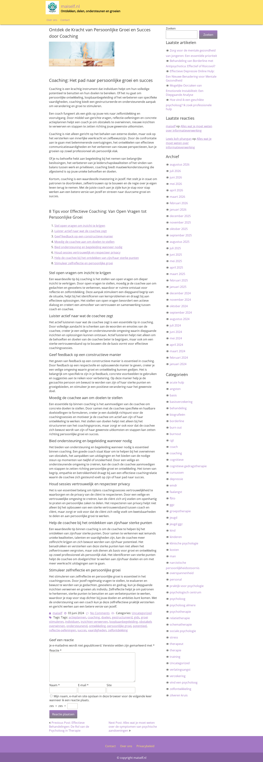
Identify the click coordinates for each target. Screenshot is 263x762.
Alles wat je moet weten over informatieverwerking (189, 128)
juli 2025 (175, 248)
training (175, 657)
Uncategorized (142, 613)
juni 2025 (176, 255)
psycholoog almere (183, 605)
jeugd (173, 518)
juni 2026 (176, 177)
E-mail (83, 685)
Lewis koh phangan (179, 139)
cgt (172, 440)
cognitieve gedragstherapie (188, 466)
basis (173, 395)
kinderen (176, 537)
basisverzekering (181, 402)
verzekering (178, 676)
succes (82, 630)
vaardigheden (97, 630)
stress (174, 637)
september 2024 (181, 312)
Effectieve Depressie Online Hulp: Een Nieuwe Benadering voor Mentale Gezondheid (191, 75)
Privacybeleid (145, 746)
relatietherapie (180, 618)
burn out (176, 427)
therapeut (176, 644)
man (173, 556)
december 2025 (180, 216)
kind (173, 530)
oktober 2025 (179, 229)
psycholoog (177, 599)
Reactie (55, 650)
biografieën (177, 415)
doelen (106, 617)
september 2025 (181, 235)
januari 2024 (178, 364)
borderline (177, 421)
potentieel (140, 626)
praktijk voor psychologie (187, 586)
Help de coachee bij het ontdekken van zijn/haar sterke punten (96, 258)
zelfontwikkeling (180, 689)
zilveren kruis (179, 695)
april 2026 (176, 190)
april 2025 (176, 267)
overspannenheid (182, 573)
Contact (65, 20)
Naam (54, 685)
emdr (173, 485)
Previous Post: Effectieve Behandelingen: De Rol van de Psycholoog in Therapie (69, 726)
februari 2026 (179, 203)
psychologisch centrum (185, 592)
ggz (172, 505)
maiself (57, 613)
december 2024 (180, 293)
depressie (176, 479)
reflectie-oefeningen (62, 630)
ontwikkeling (97, 626)
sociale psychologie (183, 631)
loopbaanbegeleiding (123, 622)
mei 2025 (176, 261)
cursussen (177, 473)
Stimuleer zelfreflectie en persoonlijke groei (83, 263)
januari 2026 (178, 210)
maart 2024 (177, 351)
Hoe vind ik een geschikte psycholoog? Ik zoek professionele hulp (189, 104)
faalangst (176, 492)
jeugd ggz (176, 524)
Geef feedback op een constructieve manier (83, 236)
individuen (72, 622)
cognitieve (177, 460)
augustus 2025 (179, 242)
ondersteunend (76, 626)
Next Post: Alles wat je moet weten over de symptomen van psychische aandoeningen (133, 726)
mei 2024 (176, 338)
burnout (175, 434)
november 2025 (180, 222)
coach (174, 447)
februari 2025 (179, 280)
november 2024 (180, 300)
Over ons (52, 20)
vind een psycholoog (184, 682)
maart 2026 (177, 197)
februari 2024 (179, 358)
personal (176, 579)
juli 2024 (175, 325)
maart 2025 (177, 274)
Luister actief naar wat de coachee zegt (80, 231)
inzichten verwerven (94, 622)
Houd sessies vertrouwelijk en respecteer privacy (87, 252)
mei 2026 (176, 184)
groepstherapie (180, 511)
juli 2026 (175, 171)
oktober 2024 (179, 306)
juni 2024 (176, 332)
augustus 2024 (179, 319)
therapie (175, 650)
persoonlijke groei (119, 626)
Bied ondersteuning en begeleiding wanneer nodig (88, 247)
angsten (175, 389)
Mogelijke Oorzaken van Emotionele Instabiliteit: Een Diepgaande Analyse (184, 90)
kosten (174, 550)
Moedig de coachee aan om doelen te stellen (84, 242)
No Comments (100, 613)
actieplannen (77, 617)
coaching (94, 617)
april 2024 (176, 345)
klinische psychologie (184, 543)
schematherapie (181, 624)
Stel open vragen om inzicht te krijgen (79, 226)
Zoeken (171, 28)
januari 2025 (178, 287)
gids (137, 617)
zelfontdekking (118, 630)
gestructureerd (122, 617)
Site (109, 685)
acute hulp (177, 382)
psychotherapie (180, 612)
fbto (172, 498)
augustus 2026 (179, 164)
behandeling (178, 408)
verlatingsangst (180, 670)
